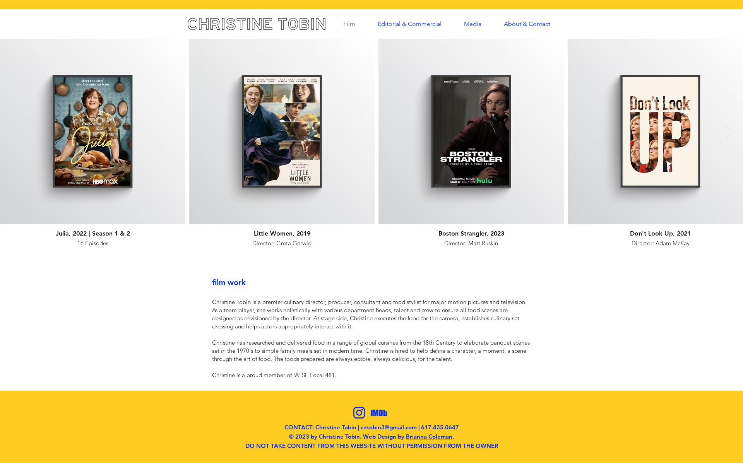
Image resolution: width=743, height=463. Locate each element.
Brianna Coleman (429, 436)
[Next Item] (729, 131)
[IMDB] (379, 412)
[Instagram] (359, 412)
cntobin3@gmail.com (389, 427)
